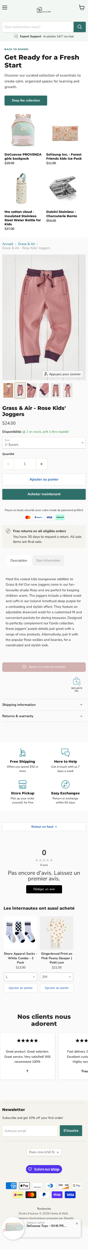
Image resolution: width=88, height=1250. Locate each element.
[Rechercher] (80, 27)
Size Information (48, 560)
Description (18, 560)
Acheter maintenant (44, 494)
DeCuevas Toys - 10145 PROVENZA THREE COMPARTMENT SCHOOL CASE (47, 1226)
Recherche (44, 1209)
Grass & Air (26, 244)
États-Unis (42, 1152)
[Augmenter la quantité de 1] (41, 464)
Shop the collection (26, 100)
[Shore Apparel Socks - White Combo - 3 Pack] (20, 933)
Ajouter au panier (21, 988)
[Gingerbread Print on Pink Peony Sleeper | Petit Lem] (56, 933)
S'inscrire (71, 1130)
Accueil (7, 244)
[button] (8, 390)
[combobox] (20, 977)
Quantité (8, 454)
